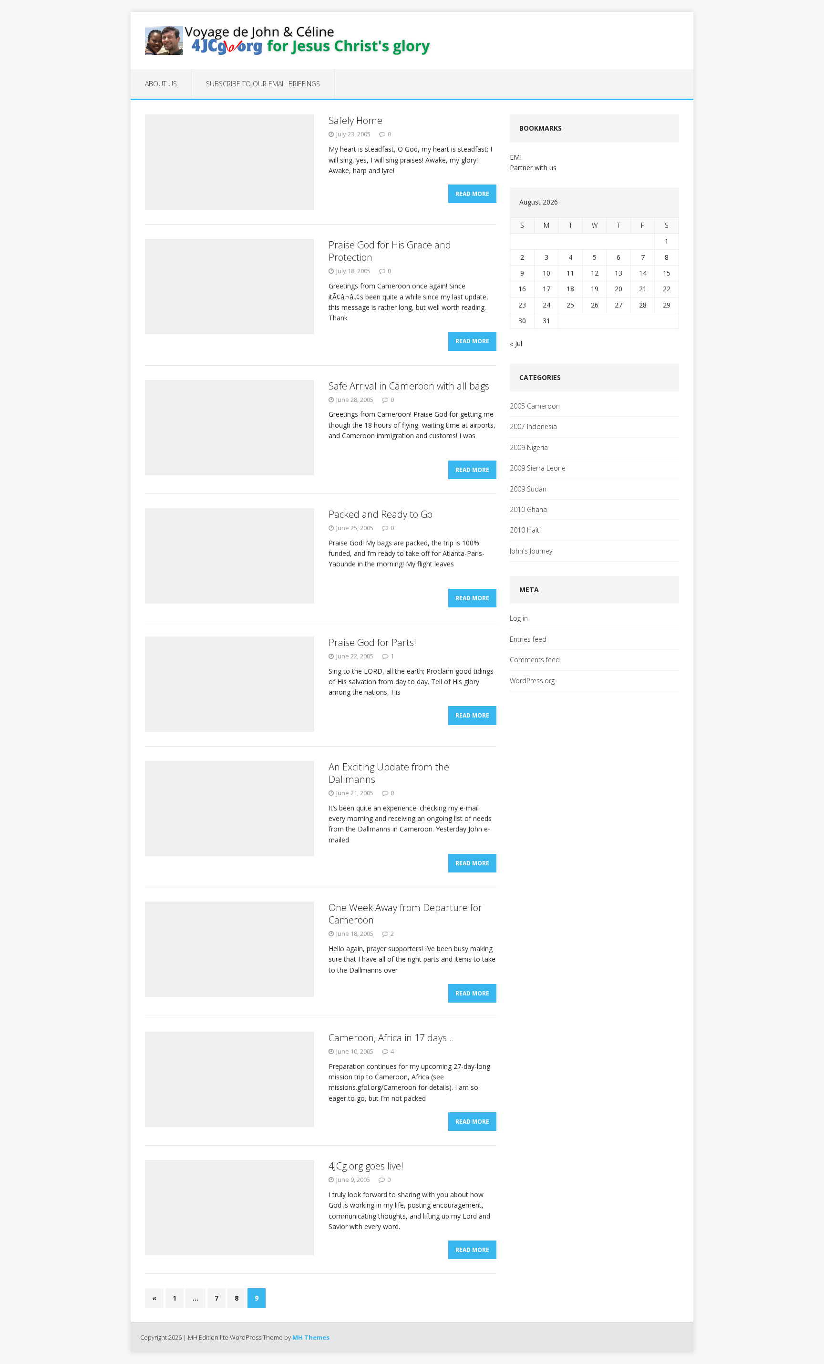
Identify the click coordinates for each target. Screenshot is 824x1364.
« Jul (516, 343)
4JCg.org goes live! (366, 1165)
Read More (472, 194)
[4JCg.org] (412, 40)
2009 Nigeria (529, 447)
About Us (161, 83)
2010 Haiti (525, 529)
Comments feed (535, 659)
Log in (519, 618)
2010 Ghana (528, 509)
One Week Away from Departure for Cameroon (405, 913)
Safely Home (355, 120)
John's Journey (531, 550)
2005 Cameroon (535, 405)
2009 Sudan (528, 488)
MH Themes (311, 1337)
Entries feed (528, 639)
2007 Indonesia (533, 426)
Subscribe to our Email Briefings (263, 83)
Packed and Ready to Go (381, 514)
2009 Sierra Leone (538, 467)
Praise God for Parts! (372, 642)
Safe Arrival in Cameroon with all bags (409, 385)
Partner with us (533, 167)
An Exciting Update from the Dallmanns (389, 773)
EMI (516, 157)
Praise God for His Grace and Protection (390, 251)
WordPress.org (532, 680)
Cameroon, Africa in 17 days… (391, 1037)
